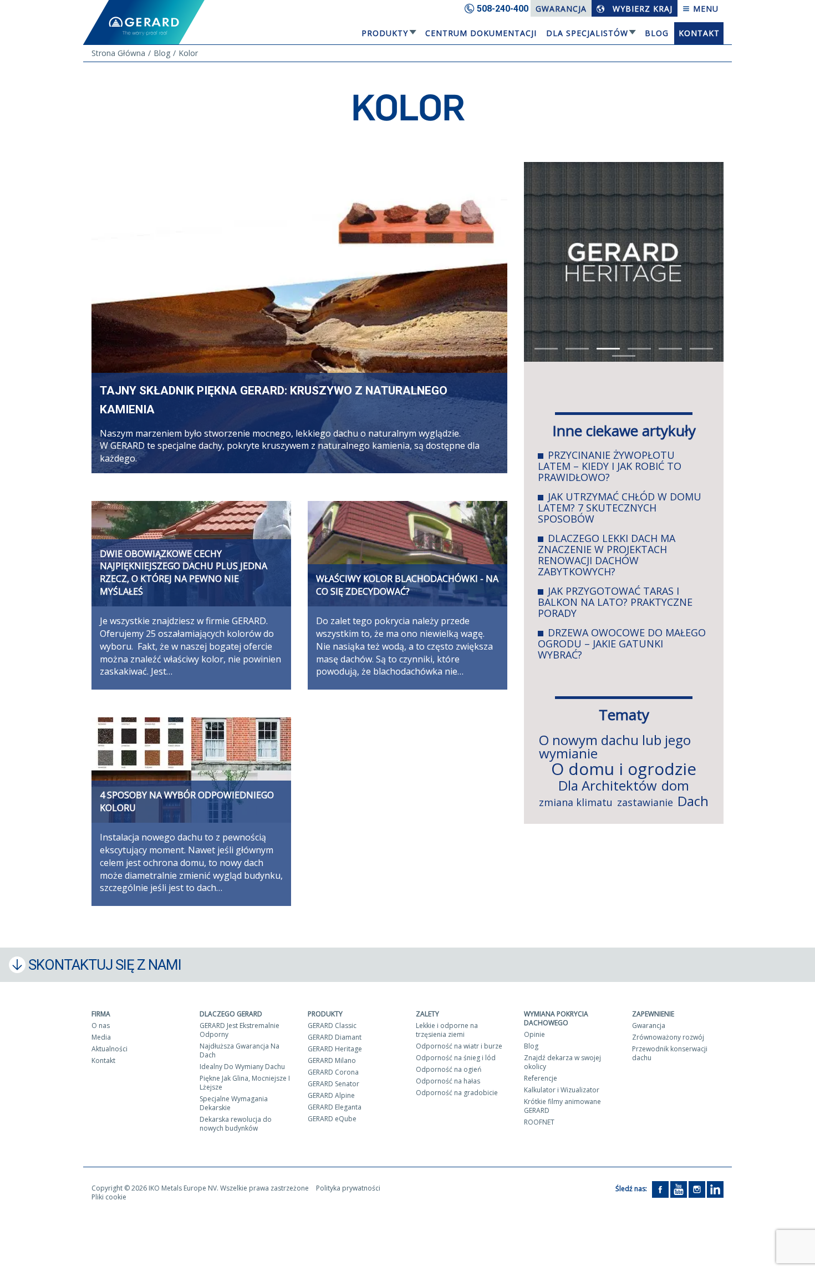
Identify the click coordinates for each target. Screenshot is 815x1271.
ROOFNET (539, 1122)
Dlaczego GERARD (231, 1014)
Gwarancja (561, 8)
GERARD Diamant (334, 1037)
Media (101, 1037)
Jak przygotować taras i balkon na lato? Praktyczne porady (615, 602)
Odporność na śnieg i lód (456, 1057)
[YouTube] (678, 1188)
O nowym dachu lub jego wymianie (615, 746)
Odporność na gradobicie (457, 1092)
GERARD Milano (332, 1060)
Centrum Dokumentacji (481, 33)
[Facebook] (660, 1188)
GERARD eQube (332, 1118)
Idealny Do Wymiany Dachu (242, 1066)
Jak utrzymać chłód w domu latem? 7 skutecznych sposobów (619, 507)
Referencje (540, 1078)
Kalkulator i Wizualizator (561, 1090)
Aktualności (109, 1049)
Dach (693, 801)
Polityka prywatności (348, 1188)
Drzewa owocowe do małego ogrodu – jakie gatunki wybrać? (622, 643)
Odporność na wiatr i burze (459, 1046)
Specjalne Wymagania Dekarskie (234, 1103)
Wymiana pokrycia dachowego (556, 1018)
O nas (100, 1025)
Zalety (427, 1014)
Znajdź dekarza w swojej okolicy (562, 1062)
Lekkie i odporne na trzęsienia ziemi (447, 1030)
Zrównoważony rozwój (668, 1037)
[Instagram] (697, 1188)
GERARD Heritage (335, 1049)
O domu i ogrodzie (623, 768)
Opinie (534, 1034)
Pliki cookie (108, 1197)
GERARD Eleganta (334, 1107)
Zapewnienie (653, 1014)
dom (675, 785)
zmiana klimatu (576, 802)
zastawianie (645, 802)
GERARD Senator (333, 1083)
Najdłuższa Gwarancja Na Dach (239, 1050)
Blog (657, 33)
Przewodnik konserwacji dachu (669, 1053)
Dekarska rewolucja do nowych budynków (236, 1124)
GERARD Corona (333, 1072)
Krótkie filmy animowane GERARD (562, 1106)
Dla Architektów (607, 785)
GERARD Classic (332, 1025)
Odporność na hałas (448, 1081)
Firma (100, 1014)
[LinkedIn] (715, 1188)
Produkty (384, 33)
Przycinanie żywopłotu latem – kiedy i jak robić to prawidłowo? (609, 466)
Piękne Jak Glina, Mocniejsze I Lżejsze (245, 1082)
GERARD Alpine (331, 1095)
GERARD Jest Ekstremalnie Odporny (239, 1030)
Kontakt (699, 33)
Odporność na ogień (448, 1069)
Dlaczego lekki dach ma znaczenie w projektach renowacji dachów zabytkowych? (606, 555)
